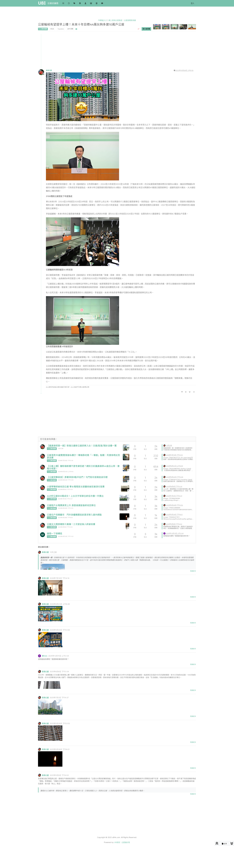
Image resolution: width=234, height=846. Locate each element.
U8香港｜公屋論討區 (122, 842)
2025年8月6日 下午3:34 (65, 489)
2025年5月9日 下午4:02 (65, 527)
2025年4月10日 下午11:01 (65, 536)
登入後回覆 (146, 29)
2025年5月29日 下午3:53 (65, 508)
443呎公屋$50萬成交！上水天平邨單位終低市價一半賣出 (75, 496)
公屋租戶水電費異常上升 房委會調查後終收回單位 (71, 505)
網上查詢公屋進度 (115, 20)
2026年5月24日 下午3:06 (65, 480)
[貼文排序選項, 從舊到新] (139, 29)
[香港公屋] (42, 446)
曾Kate (44, 656)
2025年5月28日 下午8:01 (65, 517)
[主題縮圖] (126, 457)
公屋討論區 (53, 3)
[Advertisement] (111, 51)
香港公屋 (49, 70)
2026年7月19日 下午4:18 (65, 460)
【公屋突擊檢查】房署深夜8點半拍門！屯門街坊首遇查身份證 (77, 477)
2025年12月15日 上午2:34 (175, 533)
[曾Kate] (164, 533)
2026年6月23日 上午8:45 (65, 471)
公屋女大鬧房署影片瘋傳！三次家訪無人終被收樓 (71, 524)
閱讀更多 (193, 571)
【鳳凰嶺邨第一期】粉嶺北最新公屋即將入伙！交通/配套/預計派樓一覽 (82, 445)
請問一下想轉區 (54, 533)
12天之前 (60, 448)
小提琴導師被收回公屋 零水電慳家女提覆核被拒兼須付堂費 (76, 486)
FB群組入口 (102, 20)
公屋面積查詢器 (130, 20)
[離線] (42, 72)
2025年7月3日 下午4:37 (65, 499)
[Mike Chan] (42, 534)
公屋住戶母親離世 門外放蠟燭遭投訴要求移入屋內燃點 (74, 514)
